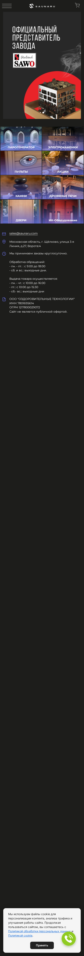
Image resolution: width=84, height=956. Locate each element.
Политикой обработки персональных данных (39, 931)
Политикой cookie (20, 935)
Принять (42, 945)
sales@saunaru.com (23, 233)
